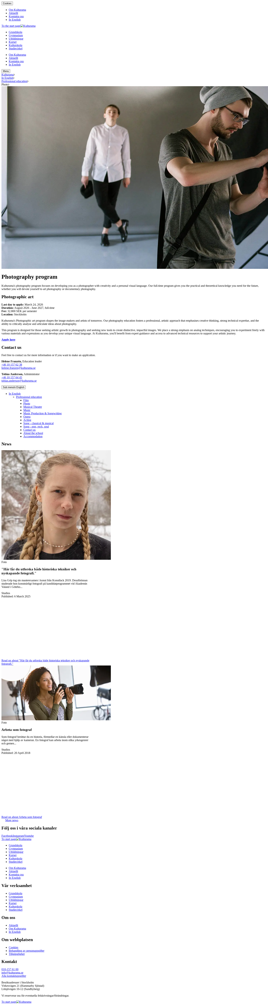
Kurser (13, 855)
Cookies (7, 3)
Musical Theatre (32, 406)
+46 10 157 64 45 (11, 377)
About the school (33, 433)
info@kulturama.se (12, 972)
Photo (26, 403)
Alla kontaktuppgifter (13, 975)
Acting (27, 420)
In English (7, 77)
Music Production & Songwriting (42, 413)
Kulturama (7, 74)
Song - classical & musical (38, 423)
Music (26, 410)
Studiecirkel (15, 861)
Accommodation (32, 436)
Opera (26, 416)
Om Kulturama (17, 867)
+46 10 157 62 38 (11, 364)
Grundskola (15, 845)
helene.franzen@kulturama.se (18, 367)
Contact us (29, 429)
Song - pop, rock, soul (36, 426)
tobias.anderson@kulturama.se (19, 380)
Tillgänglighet (17, 954)
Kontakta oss (16, 874)
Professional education (14, 81)
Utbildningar (16, 851)
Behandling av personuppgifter (26, 950)
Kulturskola (15, 858)
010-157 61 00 (9, 969)
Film (26, 400)
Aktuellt (13, 871)
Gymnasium (16, 848)
